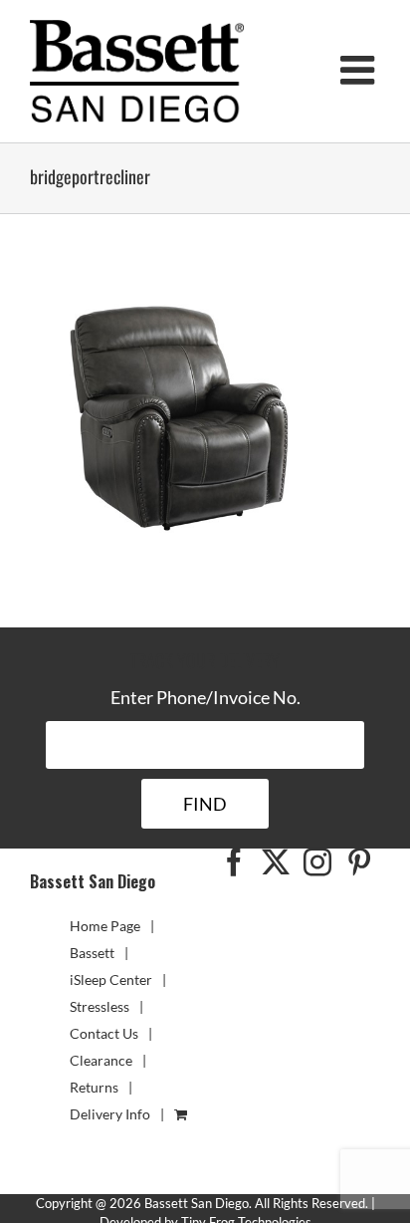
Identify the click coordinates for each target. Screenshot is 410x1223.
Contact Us (104, 1033)
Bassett (92, 952)
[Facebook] (234, 862)
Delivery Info (110, 1113)
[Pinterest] (359, 862)
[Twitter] (276, 862)
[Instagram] (317, 862)
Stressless (99, 1006)
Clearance (101, 1060)
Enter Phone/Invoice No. (205, 697)
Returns (94, 1087)
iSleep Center (111, 979)
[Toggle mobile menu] (360, 70)
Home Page (105, 925)
